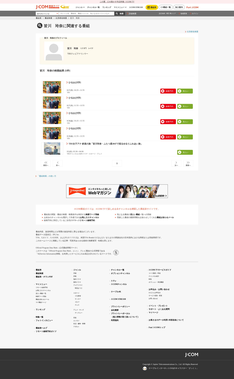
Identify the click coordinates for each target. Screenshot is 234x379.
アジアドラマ (77, 285)
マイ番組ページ (41, 302)
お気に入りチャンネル (89, 217)
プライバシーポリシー (120, 307)
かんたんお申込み (155, 292)
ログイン (195, 13)
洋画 (74, 273)
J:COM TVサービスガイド (160, 270)
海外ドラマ (77, 279)
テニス (77, 305)
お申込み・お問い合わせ (159, 289)
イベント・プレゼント (158, 306)
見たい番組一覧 (41, 293)
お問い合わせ (153, 298)
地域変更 (184, 13)
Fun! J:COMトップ (157, 327)
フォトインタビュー (44, 320)
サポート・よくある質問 (159, 309)
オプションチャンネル (120, 273)
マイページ (153, 313)
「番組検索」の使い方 (46, 176)
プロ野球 (78, 296)
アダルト (76, 326)
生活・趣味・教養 (79, 323)
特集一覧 (39, 317)
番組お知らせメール (165, 217)
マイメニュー (119, 7)
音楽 (74, 317)
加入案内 (179, 7)
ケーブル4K (116, 292)
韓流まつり (78, 288)
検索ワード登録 (92, 214)
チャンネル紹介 (154, 276)
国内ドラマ (77, 282)
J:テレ (113, 281)
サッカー (78, 299)
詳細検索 (132, 14)
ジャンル (79, 7)
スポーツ (76, 293)
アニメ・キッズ (78, 310)
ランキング (106, 7)
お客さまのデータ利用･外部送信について (166, 320)
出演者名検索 (61, 18)
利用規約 (115, 320)
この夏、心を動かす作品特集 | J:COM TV (117, 2)
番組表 (38, 18)
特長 (150, 279)
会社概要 (115, 310)
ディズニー (78, 313)
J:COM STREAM (136, 7)
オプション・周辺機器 (156, 282)
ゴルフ (77, 302)
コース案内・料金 (155, 273)
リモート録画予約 (87, 220)
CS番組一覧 (166, 7)
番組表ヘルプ (41, 328)
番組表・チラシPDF (44, 277)
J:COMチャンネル (119, 284)
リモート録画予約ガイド (46, 331)
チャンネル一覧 (93, 7)
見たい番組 (135, 214)
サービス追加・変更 (155, 295)
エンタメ (76, 320)
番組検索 (48, 18)
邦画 (74, 276)
